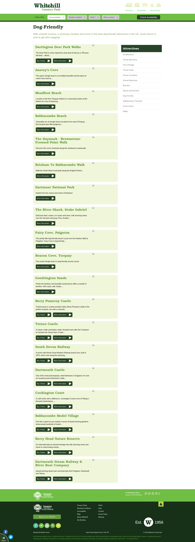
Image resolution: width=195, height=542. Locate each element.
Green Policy (102, 514)
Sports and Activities (131, 91)
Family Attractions (130, 60)
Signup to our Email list (47, 517)
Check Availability (148, 17)
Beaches (126, 85)
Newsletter (141, 10)
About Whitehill (82, 517)
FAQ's (100, 505)
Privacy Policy (82, 505)
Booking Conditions (84, 508)
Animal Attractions (130, 80)
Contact (101, 511)
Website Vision (45, 532)
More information (60, 61)
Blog (78, 514)
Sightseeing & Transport (132, 101)
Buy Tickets (41, 61)
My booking (155, 10)
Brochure (129, 10)
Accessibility (81, 511)
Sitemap (101, 517)
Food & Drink (128, 106)
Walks (125, 111)
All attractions (128, 54)
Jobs (100, 508)
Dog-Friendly (128, 96)
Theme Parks (128, 70)
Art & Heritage (128, 65)
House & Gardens (130, 75)
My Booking (81, 520)
